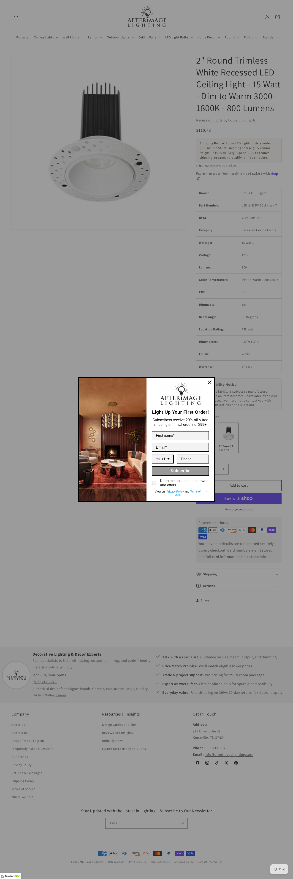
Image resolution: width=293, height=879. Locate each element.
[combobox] (163, 459)
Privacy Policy (175, 491)
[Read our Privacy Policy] (206, 492)
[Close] (209, 382)
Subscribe (180, 471)
